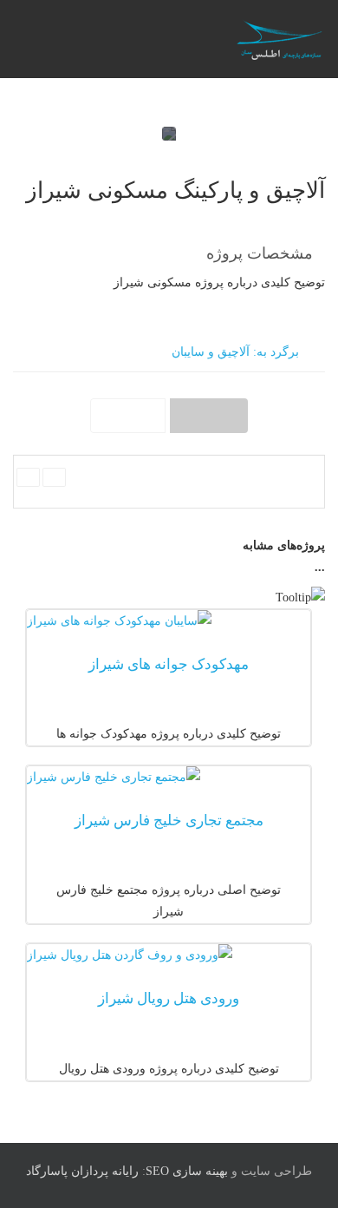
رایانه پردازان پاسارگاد (82, 1171)
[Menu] (137, 39)
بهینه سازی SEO (187, 1171)
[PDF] (54, 477)
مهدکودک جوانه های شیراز (168, 664)
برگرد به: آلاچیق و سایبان (235, 351)
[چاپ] (28, 477)
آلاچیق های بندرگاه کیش (209, 415)
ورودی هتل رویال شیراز (168, 998)
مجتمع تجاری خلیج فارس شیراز (169, 820)
